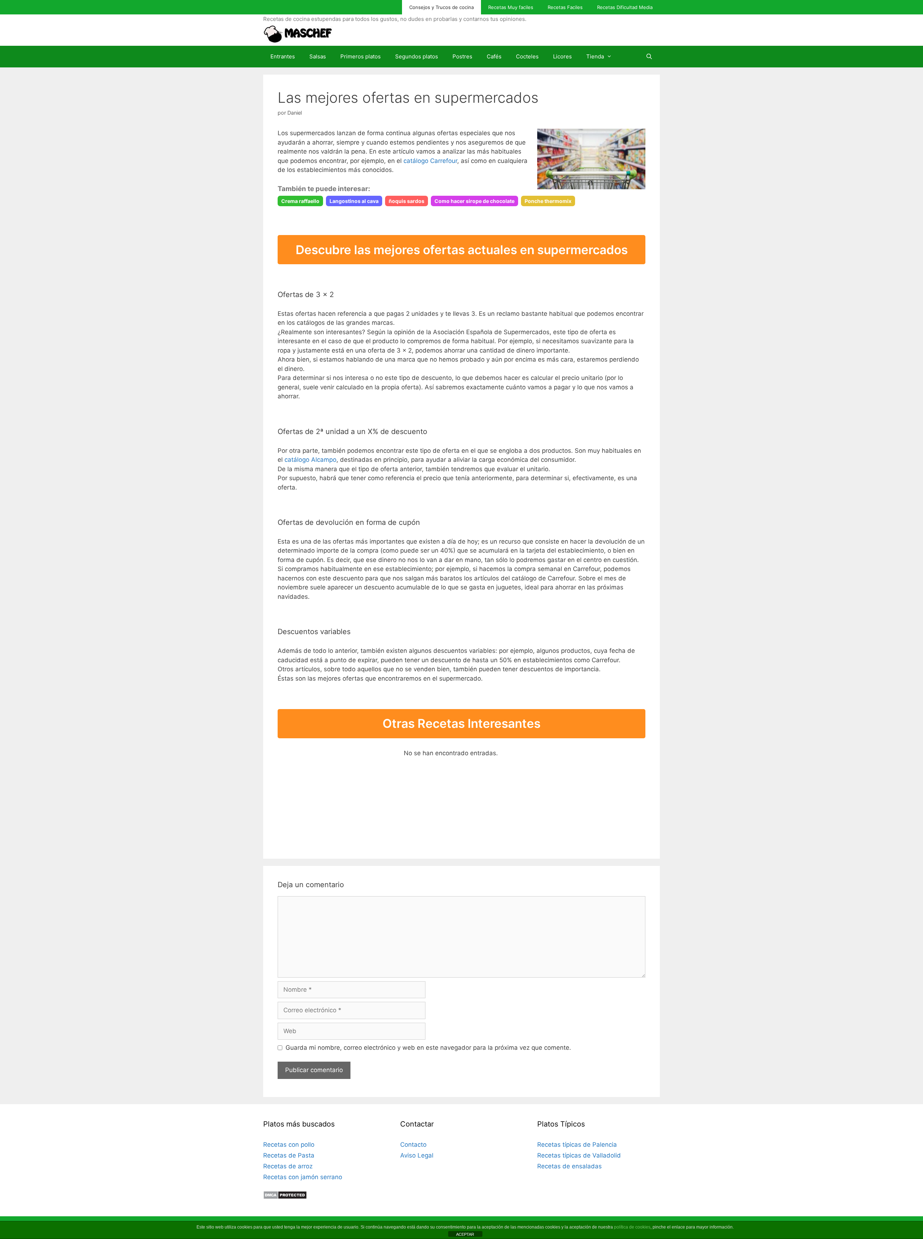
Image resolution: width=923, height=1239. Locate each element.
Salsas (317, 56)
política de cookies (632, 1227)
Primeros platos (360, 56)
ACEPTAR (465, 1234)
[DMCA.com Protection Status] (285, 1197)
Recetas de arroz (288, 1166)
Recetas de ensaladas (569, 1166)
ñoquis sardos (406, 201)
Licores (562, 56)
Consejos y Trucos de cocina (441, 7)
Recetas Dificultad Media (625, 7)
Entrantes (282, 56)
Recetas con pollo (288, 1144)
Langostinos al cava (354, 201)
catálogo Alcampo (310, 459)
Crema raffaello (300, 201)
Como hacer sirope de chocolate (474, 201)
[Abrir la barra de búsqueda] (649, 56)
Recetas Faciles (565, 7)
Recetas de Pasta (288, 1155)
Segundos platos (416, 56)
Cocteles (527, 56)
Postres (462, 56)
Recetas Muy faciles (510, 7)
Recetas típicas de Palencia (577, 1144)
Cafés (494, 56)
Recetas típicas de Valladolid (579, 1155)
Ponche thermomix (548, 201)
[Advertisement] (335, 794)
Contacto (413, 1144)
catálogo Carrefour (430, 160)
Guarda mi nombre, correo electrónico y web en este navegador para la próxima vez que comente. (428, 1047)
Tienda (595, 56)
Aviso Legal (416, 1155)
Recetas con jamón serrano (302, 1177)
